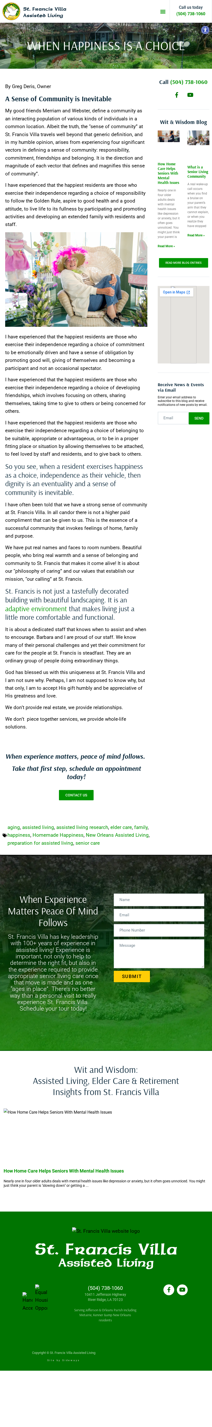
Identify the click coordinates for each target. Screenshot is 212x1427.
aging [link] (13, 827)
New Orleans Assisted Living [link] (117, 835)
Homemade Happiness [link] (58, 835)
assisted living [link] (38, 827)
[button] (162, 11)
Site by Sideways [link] (63, 1360)
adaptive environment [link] (36, 608)
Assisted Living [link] (43, 15)
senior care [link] (87, 843)
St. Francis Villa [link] (44, 9)
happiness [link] (18, 835)
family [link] (141, 827)
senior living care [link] (62, 976)
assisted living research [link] (82, 827)
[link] (205, 30)
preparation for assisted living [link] (40, 843)
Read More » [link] (166, 246)
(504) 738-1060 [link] (190, 13)
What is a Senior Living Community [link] (197, 172)
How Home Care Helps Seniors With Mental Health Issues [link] (168, 173)
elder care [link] (121, 827)
